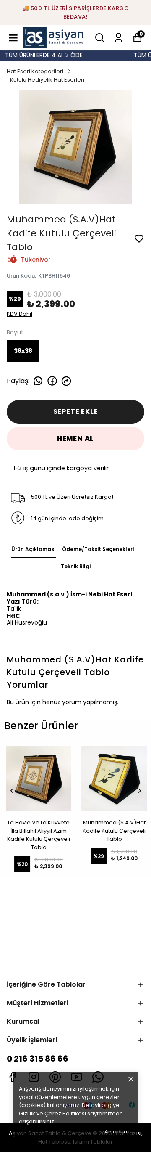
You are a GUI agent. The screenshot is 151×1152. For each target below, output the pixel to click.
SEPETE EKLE (75, 411)
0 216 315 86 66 (37, 1059)
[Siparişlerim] (118, 37)
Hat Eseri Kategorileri (35, 71)
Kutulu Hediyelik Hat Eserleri (47, 80)
